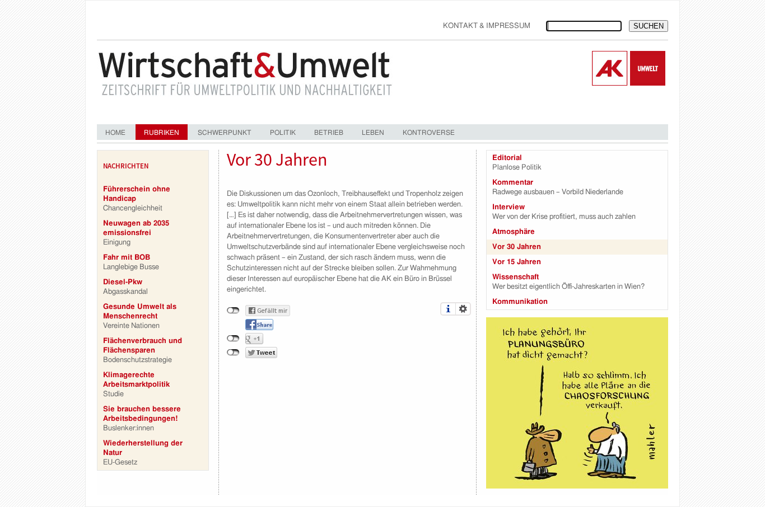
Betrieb (328, 132)
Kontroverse (429, 132)
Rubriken (161, 132)
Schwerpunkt (224, 132)
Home (115, 132)
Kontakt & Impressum (486, 26)
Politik (283, 132)
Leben (373, 132)
